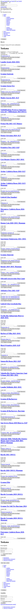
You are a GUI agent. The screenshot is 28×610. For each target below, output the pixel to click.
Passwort (3, 550)
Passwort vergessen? (8, 560)
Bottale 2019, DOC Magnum (11, 267)
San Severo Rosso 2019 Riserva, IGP (14, 423)
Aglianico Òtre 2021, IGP (10, 290)
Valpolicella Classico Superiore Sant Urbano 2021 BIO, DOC (14, 374)
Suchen (2, 5)
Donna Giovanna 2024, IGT (11, 135)
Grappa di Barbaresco (9, 399)
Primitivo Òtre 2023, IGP (10, 147)
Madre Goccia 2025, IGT (10, 98)
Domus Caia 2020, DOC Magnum (13, 223)
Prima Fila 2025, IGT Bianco (11, 124)
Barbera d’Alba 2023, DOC (11, 333)
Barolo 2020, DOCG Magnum (12, 470)
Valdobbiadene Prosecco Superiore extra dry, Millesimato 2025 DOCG (14, 111)
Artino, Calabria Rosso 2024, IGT (13, 171)
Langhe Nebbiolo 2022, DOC (11, 387)
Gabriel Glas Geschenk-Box (11, 304)
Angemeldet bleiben (6, 601)
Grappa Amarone (7, 255)
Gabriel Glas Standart (9, 197)
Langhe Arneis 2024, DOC (10, 62)
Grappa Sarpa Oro (8, 86)
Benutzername (4, 548)
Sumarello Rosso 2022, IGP (11, 361)
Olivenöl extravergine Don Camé (13, 279)
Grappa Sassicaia (7, 74)
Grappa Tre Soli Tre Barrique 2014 (14, 506)
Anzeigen (13, 53)
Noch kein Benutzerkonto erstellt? (8, 604)
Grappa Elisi (5, 482)
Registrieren (6, 557)
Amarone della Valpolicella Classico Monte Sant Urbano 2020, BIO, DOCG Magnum (14, 441)
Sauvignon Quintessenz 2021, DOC (13, 239)
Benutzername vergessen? (9, 559)
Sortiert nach (15, 52)
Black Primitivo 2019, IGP (10, 345)
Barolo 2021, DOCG (8, 455)
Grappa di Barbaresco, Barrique (13, 411)
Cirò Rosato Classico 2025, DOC (12, 159)
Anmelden (3, 555)
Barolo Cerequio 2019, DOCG (12, 494)
